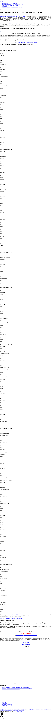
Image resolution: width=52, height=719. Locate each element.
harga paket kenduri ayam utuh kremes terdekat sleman (17, 710)
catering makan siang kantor (14, 709)
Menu (1, 0)
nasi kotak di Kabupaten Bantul (11, 23)
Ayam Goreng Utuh (5, 700)
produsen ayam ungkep (6, 696)
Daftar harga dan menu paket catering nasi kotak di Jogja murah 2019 (12, 16)
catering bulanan (2, 709)
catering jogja (4, 703)
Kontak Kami (4, 6)
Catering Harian (5, 702)
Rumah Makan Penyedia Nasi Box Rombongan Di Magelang (12, 7)
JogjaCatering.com (3, 1)
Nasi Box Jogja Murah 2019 (7, 705)
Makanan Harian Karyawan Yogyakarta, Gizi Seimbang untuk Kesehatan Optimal (15, 687)
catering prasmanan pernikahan (7, 704)
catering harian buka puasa (8, 709)
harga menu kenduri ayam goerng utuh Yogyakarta (40, 709)
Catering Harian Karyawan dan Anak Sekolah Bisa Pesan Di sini (12, 4)
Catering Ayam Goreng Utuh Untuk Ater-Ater (9, 3)
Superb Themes (19, 711)
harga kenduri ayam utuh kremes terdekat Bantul (28, 709)
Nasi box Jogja (26, 642)
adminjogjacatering (12, 14)
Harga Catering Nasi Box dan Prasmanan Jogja (10, 5)
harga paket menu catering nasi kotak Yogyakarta (13, 614)
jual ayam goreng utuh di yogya (7, 695)
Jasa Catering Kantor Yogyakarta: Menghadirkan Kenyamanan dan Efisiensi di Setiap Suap (17, 688)
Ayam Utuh (4, 701)
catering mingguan (20, 709)
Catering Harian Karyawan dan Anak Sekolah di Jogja (11, 689)
